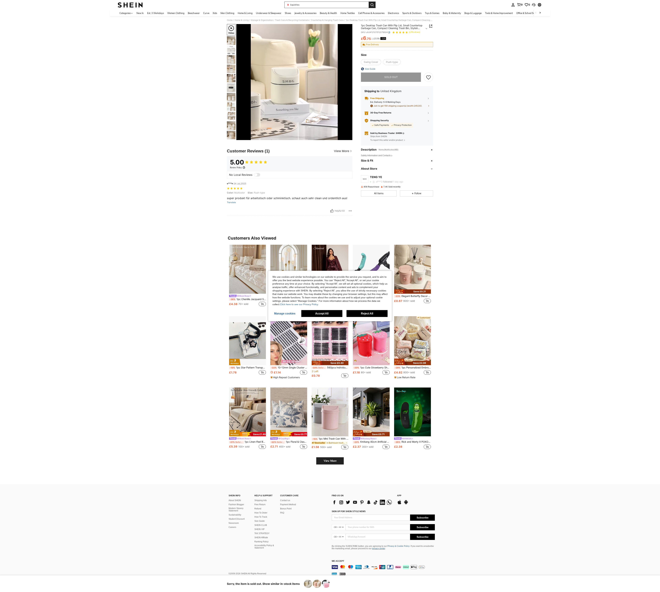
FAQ (282, 513)
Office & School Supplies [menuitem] (528, 13)
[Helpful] (332, 211)
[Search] (372, 5)
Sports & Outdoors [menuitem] (411, 13)
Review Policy (236, 167)
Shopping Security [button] (379, 120)
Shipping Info (260, 500)
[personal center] (513, 5)
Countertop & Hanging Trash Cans (327, 20)
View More (330, 460)
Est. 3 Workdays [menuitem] (155, 13)
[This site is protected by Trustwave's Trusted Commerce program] (334, 574)
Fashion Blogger (236, 504)
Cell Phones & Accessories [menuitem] (371, 13)
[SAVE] (428, 77)
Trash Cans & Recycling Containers (292, 20)
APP (399, 496)
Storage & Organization (262, 20)
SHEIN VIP (259, 529)
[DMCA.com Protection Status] (342, 574)
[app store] (399, 504)
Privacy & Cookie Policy (398, 546)
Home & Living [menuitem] (245, 13)
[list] (363, 502)
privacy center (378, 548)
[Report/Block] (350, 211)
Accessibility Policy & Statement (264, 546)
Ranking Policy (261, 541)
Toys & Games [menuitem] (432, 13)
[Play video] (294, 82)
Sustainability (235, 515)
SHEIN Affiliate (261, 537)
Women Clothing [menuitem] (175, 13)
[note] (412, 291)
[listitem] (247, 277)
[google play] (406, 504)
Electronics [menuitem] (393, 13)
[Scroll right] (540, 13)
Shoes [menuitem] (288, 13)
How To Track (260, 517)
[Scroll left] (536, 13)
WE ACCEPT (338, 561)
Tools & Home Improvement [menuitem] (499, 13)
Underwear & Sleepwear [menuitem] (268, 13)
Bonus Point (286, 508)
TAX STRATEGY (262, 533)
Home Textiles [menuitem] (347, 13)
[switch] (257, 174)
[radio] (371, 62)
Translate (231, 202)
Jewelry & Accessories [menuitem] (305, 13)
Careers (232, 527)
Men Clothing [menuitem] (227, 13)
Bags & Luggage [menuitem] (473, 13)
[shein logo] (130, 5)
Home (230, 20)
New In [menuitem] (140, 13)
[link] (520, 5)
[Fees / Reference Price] (372, 39)
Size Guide (259, 521)
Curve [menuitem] (206, 13)
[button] (534, 5)
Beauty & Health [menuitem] (328, 13)
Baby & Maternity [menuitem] (452, 13)
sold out (391, 77)
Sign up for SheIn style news (349, 511)
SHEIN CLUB (260, 525)
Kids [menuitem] (215, 13)
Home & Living (242, 20)
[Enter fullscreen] (348, 137)
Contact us (285, 500)
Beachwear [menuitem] (194, 13)
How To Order (260, 513)
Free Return (260, 504)
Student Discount (237, 519)
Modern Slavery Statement (236, 509)
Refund (257, 508)
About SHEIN (235, 500)
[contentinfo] (383, 567)
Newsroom (234, 523)
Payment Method (288, 504)
